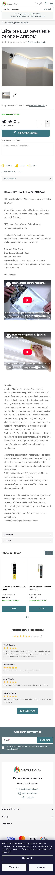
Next (51, 553)
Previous (47, 553)
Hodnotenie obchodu (27, 630)
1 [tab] (26, 617)
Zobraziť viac (27, 711)
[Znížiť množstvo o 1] (47, 125)
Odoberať (45, 740)
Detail (14, 608)
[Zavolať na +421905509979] (36, 3)
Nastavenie (27, 858)
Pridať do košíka (28, 133)
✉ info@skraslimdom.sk (36, 17)
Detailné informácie (37, 106)
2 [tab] (28, 617)
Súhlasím (41, 867)
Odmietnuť (14, 867)
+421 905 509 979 (29, 793)
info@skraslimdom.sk (29, 789)
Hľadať (47, 9)
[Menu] (51, 3)
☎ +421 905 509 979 (18, 17)
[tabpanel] (14, 585)
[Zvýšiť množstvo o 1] (47, 121)
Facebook (30, 798)
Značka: (12, 171)
